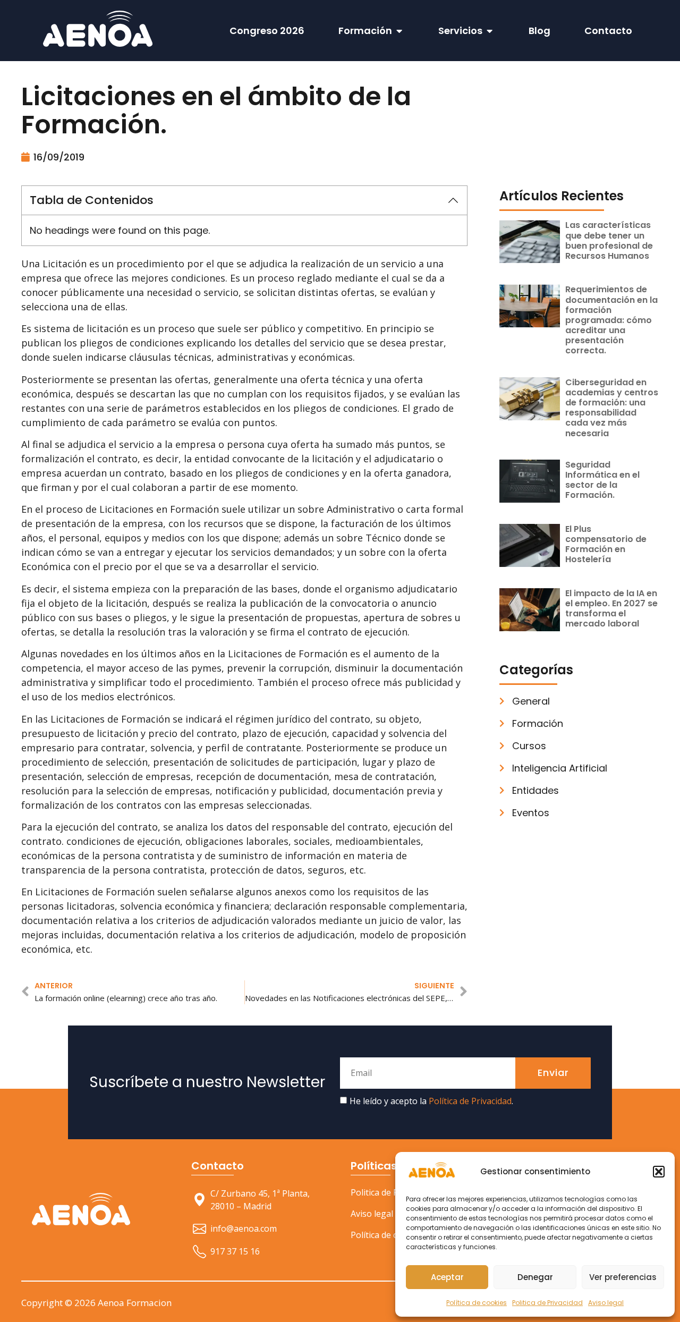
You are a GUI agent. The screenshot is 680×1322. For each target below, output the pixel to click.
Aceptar (447, 1277)
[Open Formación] (399, 30)
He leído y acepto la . (431, 1101)
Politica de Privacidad (547, 1302)
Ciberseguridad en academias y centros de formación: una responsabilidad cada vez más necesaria (611, 407)
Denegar (535, 1277)
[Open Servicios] (490, 30)
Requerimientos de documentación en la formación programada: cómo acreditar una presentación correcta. (611, 320)
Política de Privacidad (470, 1101)
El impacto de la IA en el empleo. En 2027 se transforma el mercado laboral (611, 608)
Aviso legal (606, 1302)
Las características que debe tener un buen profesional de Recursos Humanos (609, 240)
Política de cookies (476, 1302)
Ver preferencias (623, 1277)
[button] (658, 1171)
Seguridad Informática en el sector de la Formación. (602, 480)
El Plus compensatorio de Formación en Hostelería (606, 544)
